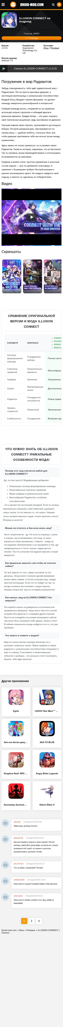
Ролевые (54, 48)
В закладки (33, 38)
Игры (46, 48)
